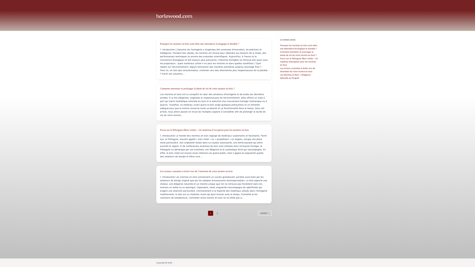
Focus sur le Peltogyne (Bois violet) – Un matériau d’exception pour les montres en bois (204, 130)
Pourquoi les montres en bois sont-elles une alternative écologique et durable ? (199, 43)
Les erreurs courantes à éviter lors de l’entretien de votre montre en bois (196, 171)
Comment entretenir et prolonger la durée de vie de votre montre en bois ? (197, 88)
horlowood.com (174, 15)
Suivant (264, 213)
